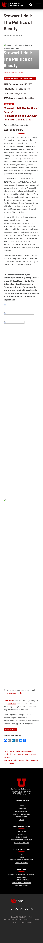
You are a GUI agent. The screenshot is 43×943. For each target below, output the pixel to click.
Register (8, 104)
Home (22, 805)
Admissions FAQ (21, 817)
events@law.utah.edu (13, 693)
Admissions (22, 808)
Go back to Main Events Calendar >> (20, 78)
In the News (22, 831)
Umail (21, 857)
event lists (12, 703)
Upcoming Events (21, 886)
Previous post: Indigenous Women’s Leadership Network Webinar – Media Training (20, 754)
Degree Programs (21, 811)
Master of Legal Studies (21, 814)
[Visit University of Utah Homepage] (4, 5)
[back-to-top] (40, 938)
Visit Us (21, 820)
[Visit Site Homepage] (21, 786)
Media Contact (21, 837)
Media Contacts (26, 923)
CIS (21, 854)
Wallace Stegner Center (14, 72)
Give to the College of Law (21, 883)
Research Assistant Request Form (21, 860)
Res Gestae (21, 834)
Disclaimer (35, 919)
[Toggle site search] (31, 4)
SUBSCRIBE (8, 700)
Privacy (15, 923)
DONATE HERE (10, 730)
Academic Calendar (22, 880)
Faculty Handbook (21, 863)
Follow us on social (21, 843)
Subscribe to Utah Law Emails (21, 840)
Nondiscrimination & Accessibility (16, 919)
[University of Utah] (21, 901)
